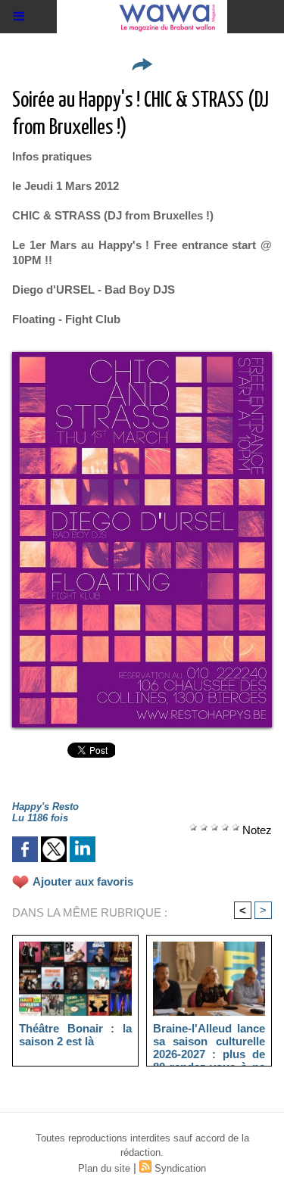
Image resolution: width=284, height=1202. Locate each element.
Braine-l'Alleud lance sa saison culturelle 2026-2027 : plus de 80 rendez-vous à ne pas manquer (209, 1041)
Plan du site (104, 1168)
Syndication (180, 1168)
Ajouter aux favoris (83, 881)
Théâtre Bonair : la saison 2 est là (75, 1035)
